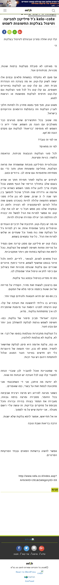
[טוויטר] (26, 548)
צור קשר (25, 554)
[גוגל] (41, 548)
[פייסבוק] (19, 548)
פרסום (35, 554)
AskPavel (29, 581)
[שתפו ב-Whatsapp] (15, 32)
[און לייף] (29, 539)
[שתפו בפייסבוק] (4, 32)
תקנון (16, 554)
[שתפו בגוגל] (20, 32)
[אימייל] (34, 547)
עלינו (43, 554)
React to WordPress (26, 571)
